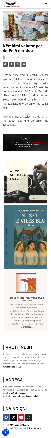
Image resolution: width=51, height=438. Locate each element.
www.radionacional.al (12, 367)
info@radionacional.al (18, 393)
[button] (46, 4)
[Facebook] (6, 417)
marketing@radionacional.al (25, 396)
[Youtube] (21, 417)
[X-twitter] (13, 417)
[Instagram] (28, 417)
